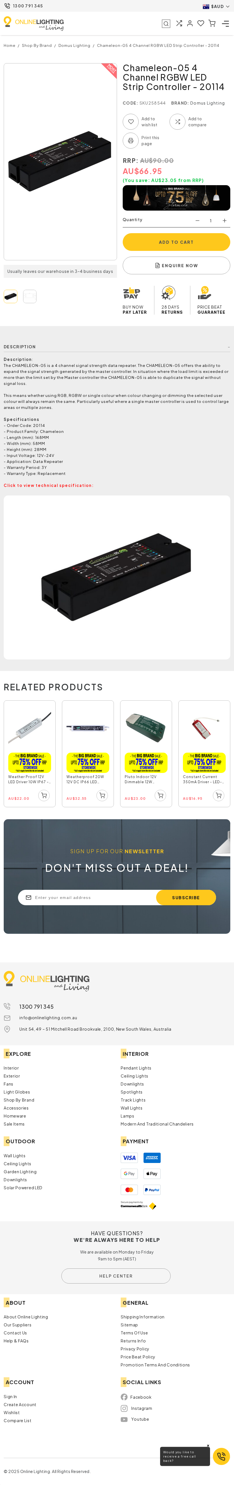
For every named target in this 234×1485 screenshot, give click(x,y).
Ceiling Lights (134, 1075)
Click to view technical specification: (49, 485)
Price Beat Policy (138, 1356)
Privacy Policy (135, 1348)
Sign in (10, 1396)
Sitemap (129, 1324)
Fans (8, 1083)
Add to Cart (176, 242)
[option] (30, 754)
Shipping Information (143, 1316)
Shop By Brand (19, 1099)
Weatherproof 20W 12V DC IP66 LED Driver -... (85, 780)
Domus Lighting (207, 102)
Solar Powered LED (23, 1187)
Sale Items (14, 1123)
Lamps (127, 1115)
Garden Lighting (20, 1171)
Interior (11, 1067)
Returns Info (133, 1340)
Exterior (12, 1075)
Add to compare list (177, 122)
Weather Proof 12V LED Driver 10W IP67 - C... (28, 780)
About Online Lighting (26, 1316)
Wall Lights (132, 1107)
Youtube (140, 1419)
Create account (20, 1404)
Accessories (16, 1107)
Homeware (15, 1115)
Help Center (116, 1275)
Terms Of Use (134, 1332)
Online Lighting (34, 23)
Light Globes (17, 1091)
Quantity (132, 219)
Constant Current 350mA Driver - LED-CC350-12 (202, 780)
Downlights (132, 1083)
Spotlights (132, 1091)
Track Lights (133, 1099)
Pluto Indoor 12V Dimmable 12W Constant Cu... (141, 780)
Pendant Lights (136, 1067)
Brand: (180, 102)
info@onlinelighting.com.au (48, 1017)
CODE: (131, 102)
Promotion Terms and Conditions (155, 1364)
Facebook (141, 1397)
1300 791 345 (28, 5)
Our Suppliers (17, 1324)
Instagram (141, 1408)
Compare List (17, 1420)
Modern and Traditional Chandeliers (157, 1123)
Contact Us (15, 1332)
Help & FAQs (16, 1340)
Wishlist (12, 1412)
